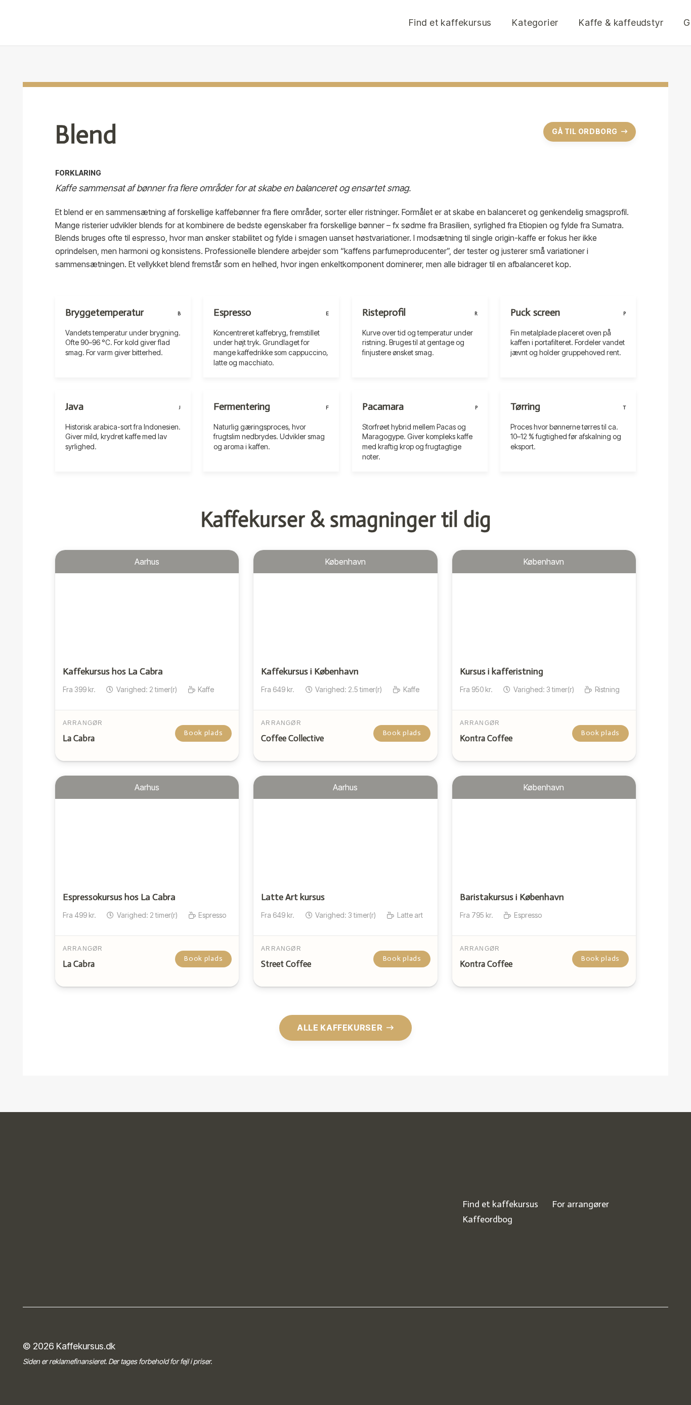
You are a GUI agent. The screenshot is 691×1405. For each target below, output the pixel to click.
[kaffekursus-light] (86, 1211)
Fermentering (241, 406)
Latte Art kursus (293, 897)
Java (74, 406)
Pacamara (383, 406)
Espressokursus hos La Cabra (119, 897)
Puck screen (535, 312)
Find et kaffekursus (500, 1204)
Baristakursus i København (512, 897)
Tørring (525, 406)
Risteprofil (384, 312)
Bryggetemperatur (104, 312)
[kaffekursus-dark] (282, 23)
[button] (564, 23)
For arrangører (580, 1204)
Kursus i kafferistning (501, 671)
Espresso (232, 312)
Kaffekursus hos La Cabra (113, 671)
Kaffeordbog (487, 1219)
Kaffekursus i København (310, 671)
